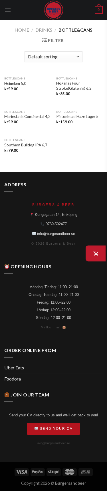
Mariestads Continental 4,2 (27, 116)
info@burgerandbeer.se (55, 234)
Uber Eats (14, 367)
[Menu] (7, 10)
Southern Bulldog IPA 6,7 (25, 145)
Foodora (12, 378)
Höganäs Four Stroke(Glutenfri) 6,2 (74, 86)
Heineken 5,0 (15, 83)
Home (22, 29)
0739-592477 (56, 224)
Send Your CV (55, 429)
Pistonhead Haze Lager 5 (77, 116)
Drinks (43, 29)
